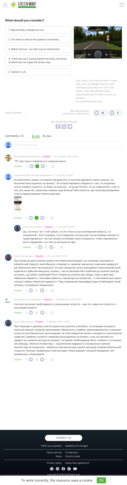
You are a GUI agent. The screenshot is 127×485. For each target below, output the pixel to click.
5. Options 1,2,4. (17, 71)
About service (54, 452)
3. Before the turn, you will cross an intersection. (34, 49)
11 (27, 166)
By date (47, 135)
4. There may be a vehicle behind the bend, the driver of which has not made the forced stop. (37, 60)
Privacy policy (54, 463)
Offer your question (51, 445)
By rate (36, 135)
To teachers (71, 452)
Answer (18, 166)
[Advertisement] (63, 396)
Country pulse (72, 456)
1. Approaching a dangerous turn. (26, 29)
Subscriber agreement (77, 463)
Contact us (63, 437)
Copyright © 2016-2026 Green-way (63, 474)
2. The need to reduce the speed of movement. (34, 39)
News (59, 456)
